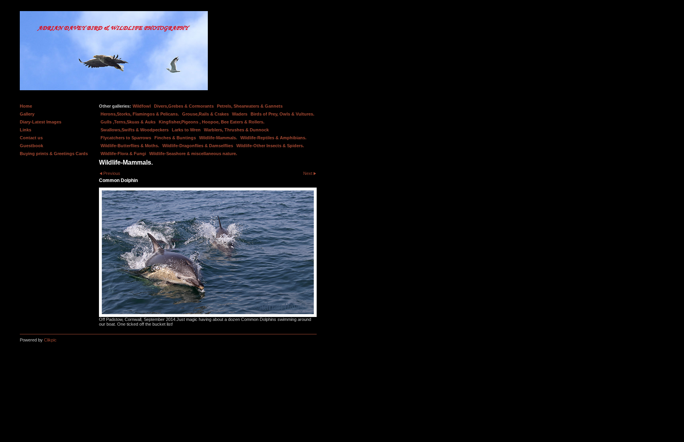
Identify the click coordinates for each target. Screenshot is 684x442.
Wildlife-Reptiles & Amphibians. (273, 137)
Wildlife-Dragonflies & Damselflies (197, 145)
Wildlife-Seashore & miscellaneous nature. (193, 153)
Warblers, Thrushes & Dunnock (236, 129)
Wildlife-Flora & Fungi (123, 153)
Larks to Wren (186, 129)
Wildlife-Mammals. (218, 137)
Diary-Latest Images (40, 122)
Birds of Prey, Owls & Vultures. (282, 114)
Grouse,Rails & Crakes (205, 114)
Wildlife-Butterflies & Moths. (130, 145)
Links (25, 129)
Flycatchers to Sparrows (126, 137)
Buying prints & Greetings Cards (54, 153)
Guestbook (31, 145)
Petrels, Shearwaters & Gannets (250, 106)
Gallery (27, 114)
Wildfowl (142, 106)
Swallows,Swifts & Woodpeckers (135, 129)
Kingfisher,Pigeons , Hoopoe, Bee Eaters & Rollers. (211, 122)
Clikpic (50, 340)
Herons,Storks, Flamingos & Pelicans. (140, 114)
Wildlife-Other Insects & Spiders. (270, 145)
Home (26, 106)
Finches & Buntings (175, 137)
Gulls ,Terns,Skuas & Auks (128, 122)
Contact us (31, 137)
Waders (239, 114)
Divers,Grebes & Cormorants (184, 106)
